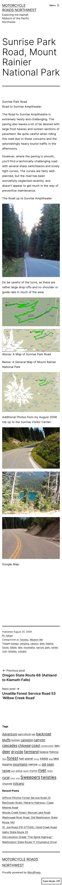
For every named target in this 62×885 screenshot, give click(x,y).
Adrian (9, 635)
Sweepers (30, 777)
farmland (31, 752)
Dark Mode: (49, 881)
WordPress (34, 872)
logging (7, 764)
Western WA (36, 639)
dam (57, 745)
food (4, 759)
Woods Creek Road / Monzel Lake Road (26, 812)
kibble (13, 647)
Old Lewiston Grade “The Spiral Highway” (27, 837)
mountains (29, 647)
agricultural (24, 734)
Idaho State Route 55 (15, 832)
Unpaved (7, 783)
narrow (40, 647)
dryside (17, 752)
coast (35, 745)
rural (6, 777)
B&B (33, 734)
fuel (21, 758)
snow (18, 778)
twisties (12, 651)
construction (47, 746)
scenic (12, 778)
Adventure (9, 734)
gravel (29, 758)
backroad (43, 734)
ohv (39, 765)
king (51, 759)
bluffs (6, 740)
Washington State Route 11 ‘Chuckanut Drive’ (29, 842)
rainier (54, 647)
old (44, 764)
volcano (22, 651)
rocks (50, 771)
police (19, 770)
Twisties (24, 639)
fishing (53, 752)
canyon (34, 643)
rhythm (33, 770)
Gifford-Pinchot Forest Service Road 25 (26, 797)
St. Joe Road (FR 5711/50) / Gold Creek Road (29, 827)
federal (49, 643)
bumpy (14, 643)
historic (36, 759)
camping (24, 643)
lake (20, 647)
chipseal (24, 745)
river (4, 651)
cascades (9, 745)
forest (5, 647)
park (47, 647)
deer (42, 643)
